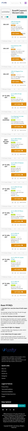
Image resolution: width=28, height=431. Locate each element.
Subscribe (21, 405)
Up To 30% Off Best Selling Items (16, 139)
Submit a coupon (22, 16)
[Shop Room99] (6, 11)
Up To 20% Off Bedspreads (15, 234)
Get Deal (17, 104)
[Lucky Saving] (4, 2)
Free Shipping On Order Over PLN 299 (17, 117)
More (17, 30)
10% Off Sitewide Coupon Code (15, 22)
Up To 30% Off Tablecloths (15, 282)
